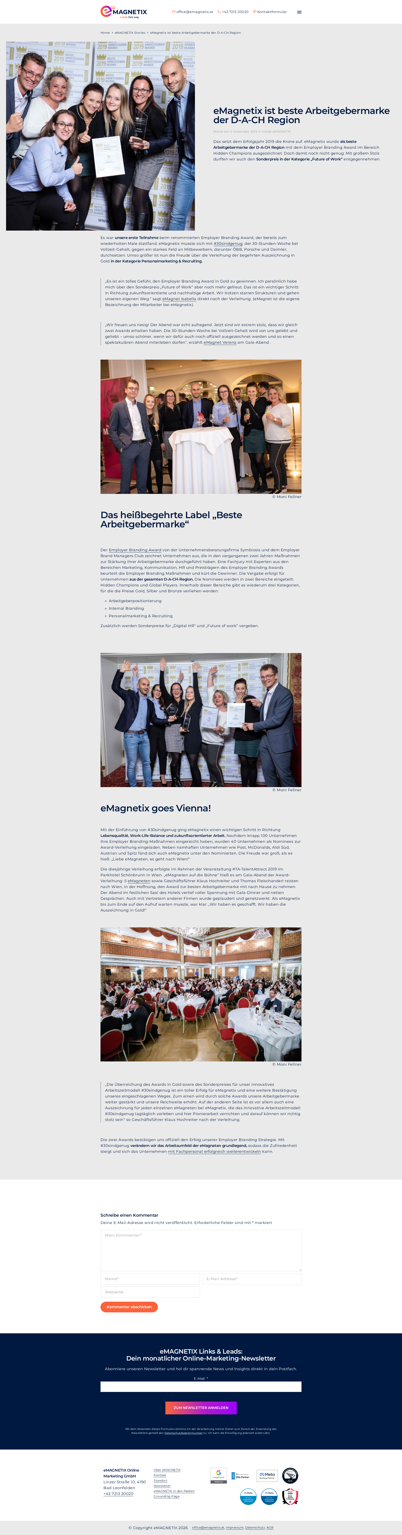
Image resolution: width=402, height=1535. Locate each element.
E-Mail (201, 1379)
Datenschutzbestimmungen (184, 1432)
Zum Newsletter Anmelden (201, 1408)
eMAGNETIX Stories (130, 33)
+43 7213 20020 (118, 1493)
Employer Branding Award (135, 550)
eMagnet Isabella (179, 299)
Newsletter (162, 1486)
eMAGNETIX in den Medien (174, 1491)
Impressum (235, 1527)
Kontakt (160, 1475)
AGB (270, 1527)
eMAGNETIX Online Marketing (123, 11)
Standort (161, 1480)
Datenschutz (255, 1527)
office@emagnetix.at (208, 1527)
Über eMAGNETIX (167, 1470)
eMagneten (139, 881)
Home (105, 33)
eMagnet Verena (220, 342)
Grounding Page (166, 1496)
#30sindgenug (228, 243)
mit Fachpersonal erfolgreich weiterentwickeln (214, 1151)
